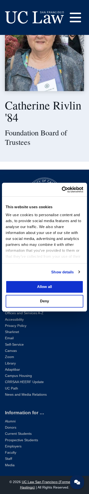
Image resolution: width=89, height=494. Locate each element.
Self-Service (14, 344)
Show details (62, 272)
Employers (13, 446)
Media (10, 465)
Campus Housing (18, 376)
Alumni (10, 421)
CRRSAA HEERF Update (24, 382)
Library (10, 363)
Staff (8, 459)
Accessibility (14, 319)
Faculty (10, 452)
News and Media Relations (26, 394)
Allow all (44, 287)
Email (9, 338)
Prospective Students (21, 440)
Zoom (9, 357)
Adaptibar (12, 369)
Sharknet (12, 332)
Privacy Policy (15, 326)
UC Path (11, 388)
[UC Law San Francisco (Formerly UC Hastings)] (34, 17)
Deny (44, 301)
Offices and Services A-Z (24, 313)
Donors (10, 427)
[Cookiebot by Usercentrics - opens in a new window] (62, 189)
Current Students (18, 434)
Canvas (11, 351)
